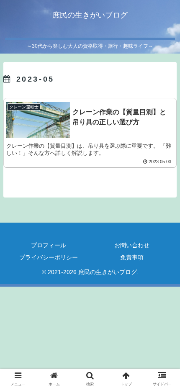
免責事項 (132, 257)
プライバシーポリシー (48, 257)
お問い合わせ (131, 245)
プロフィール (48, 245)
